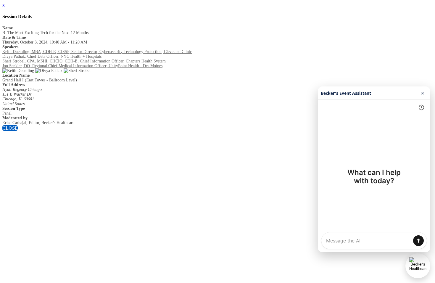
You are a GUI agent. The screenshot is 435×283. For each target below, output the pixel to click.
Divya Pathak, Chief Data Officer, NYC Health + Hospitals (52, 56)
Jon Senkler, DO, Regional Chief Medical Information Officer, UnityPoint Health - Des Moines (82, 66)
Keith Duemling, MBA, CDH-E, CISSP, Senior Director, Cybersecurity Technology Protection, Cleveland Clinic (97, 51)
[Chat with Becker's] (417, 265)
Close (10, 128)
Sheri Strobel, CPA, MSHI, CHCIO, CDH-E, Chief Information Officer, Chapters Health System (84, 61)
